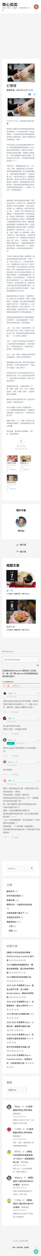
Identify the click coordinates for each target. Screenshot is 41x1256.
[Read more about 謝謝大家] (21, 611)
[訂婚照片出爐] (12, 458)
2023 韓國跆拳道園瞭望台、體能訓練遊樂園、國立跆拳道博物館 (20, 968)
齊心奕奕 (9, 4)
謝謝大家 (10, 626)
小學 (11, 926)
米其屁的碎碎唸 (13, 917)
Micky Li (18, 1177)
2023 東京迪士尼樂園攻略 (18, 1013)
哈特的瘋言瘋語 (13, 895)
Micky (10, 740)
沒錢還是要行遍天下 (15, 912)
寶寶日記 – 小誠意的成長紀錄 (19, 904)
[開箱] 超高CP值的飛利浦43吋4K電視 (23, 1181)
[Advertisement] (20, 35)
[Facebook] (30, 94)
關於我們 (20, 1247)
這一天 (9, 590)
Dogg (10, 693)
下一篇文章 (21, 551)
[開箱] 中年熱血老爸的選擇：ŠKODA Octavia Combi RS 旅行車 (20, 956)
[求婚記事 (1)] (25, 458)
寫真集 (26, 1247)
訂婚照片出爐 (11, 463)
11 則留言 (9, 594)
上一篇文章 (21, 544)
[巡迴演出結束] (12, 478)
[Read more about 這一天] (21, 578)
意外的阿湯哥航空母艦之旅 (18, 1046)
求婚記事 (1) (24, 463)
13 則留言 (9, 630)
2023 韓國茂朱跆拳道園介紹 (19, 977)
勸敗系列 (10, 891)
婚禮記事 (10, 90)
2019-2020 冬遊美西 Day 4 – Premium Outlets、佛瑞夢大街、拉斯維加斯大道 (19, 1059)
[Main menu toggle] (36, 6)
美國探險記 (11, 921)
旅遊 (11, 930)
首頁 (13, 1247)
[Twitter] (34, 94)
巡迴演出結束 (11, 482)
